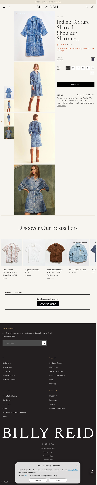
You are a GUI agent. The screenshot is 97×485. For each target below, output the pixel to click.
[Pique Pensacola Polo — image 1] (34, 252)
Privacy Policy (48, 456)
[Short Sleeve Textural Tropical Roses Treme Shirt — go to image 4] (12, 263)
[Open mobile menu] (4, 7)
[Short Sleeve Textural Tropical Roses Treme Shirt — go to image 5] (14, 263)
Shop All (60, 17)
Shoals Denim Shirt (77, 269)
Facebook (53, 400)
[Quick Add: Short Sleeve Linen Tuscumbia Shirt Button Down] (48, 263)
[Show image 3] (9, 119)
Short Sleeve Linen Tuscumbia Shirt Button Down (55, 272)
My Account (53, 367)
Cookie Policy (48, 460)
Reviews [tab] (8, 292)
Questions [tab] (18, 292)
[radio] (25, 247)
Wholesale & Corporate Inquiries (14, 412)
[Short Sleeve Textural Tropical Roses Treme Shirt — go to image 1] (6, 263)
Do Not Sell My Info (48, 448)
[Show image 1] (9, 92)
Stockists (52, 384)
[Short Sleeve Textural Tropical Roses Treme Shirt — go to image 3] (10, 263)
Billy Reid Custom (9, 379)
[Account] (87, 7)
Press (5, 416)
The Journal (7, 404)
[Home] (48, 7)
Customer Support (56, 363)
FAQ (51, 379)
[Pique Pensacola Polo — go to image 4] (36, 263)
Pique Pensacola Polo (32, 271)
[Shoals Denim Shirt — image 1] (78, 252)
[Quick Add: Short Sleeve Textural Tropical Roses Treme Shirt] (4, 263)
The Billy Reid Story (10, 396)
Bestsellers (6, 363)
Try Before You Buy (56, 371)
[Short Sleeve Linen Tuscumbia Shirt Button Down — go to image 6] (60, 263)
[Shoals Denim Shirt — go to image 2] (75, 263)
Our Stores (6, 400)
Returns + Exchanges (57, 375)
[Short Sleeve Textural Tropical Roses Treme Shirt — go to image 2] (8, 263)
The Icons (6, 371)
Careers (5, 408)
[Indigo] (92, 59)
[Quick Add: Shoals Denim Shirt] (70, 263)
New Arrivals (7, 367)
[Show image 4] (9, 132)
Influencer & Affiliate (57, 408)
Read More (61, 106)
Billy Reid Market (9, 375)
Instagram (53, 396)
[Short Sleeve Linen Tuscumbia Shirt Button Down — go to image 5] (58, 263)
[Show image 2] (9, 106)
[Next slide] (92, 259)
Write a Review (50, 304)
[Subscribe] (44, 343)
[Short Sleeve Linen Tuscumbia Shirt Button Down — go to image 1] (51, 263)
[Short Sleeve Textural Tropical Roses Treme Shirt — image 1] (11, 252)
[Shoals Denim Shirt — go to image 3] (77, 263)
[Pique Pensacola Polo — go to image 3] (34, 263)
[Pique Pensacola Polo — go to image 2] (32, 263)
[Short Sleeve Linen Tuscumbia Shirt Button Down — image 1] (56, 252)
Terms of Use (48, 452)
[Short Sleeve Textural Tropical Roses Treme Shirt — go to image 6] (16, 263)
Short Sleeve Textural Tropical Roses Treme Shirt (10, 272)
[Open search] (9, 7)
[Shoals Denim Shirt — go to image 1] (73, 263)
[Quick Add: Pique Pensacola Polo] (26, 263)
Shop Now (57, 2)
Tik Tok (52, 404)
